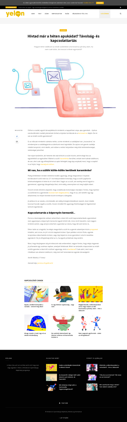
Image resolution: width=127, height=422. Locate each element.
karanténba (64, 158)
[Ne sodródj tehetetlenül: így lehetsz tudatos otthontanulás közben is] (63, 323)
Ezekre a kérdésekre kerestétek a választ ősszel (69, 366)
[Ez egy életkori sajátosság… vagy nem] (63, 294)
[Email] (17, 141)
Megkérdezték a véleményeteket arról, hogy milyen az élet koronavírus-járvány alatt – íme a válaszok (90, 307)
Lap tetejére (64, 418)
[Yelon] (15, 13)
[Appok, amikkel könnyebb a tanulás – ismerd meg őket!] (36, 294)
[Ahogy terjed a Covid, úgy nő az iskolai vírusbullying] (36, 323)
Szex (33, 14)
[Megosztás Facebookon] (17, 136)
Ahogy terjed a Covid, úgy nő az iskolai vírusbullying (35, 334)
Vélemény (63, 30)
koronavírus (82, 133)
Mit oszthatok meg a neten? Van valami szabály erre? (109, 386)
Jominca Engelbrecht (45, 263)
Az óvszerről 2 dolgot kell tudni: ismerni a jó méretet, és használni (70, 377)
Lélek (47, 14)
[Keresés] (120, 13)
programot (94, 229)
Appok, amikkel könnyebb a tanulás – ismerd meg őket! (33, 306)
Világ (67, 14)
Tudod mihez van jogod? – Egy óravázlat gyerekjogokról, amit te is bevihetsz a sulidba (41, 7)
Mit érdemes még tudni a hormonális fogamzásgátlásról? (67, 387)
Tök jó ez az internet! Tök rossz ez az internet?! (110, 376)
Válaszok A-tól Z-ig (80, 14)
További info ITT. (88, 3)
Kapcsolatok (57, 14)
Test (39, 14)
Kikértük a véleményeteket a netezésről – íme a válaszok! (109, 366)
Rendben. (100, 3)
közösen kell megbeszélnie (59, 193)
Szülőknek (105, 14)
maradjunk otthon (47, 164)
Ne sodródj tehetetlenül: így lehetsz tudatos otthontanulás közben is (62, 335)
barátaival (72, 249)
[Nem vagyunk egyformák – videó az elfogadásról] (91, 323)
